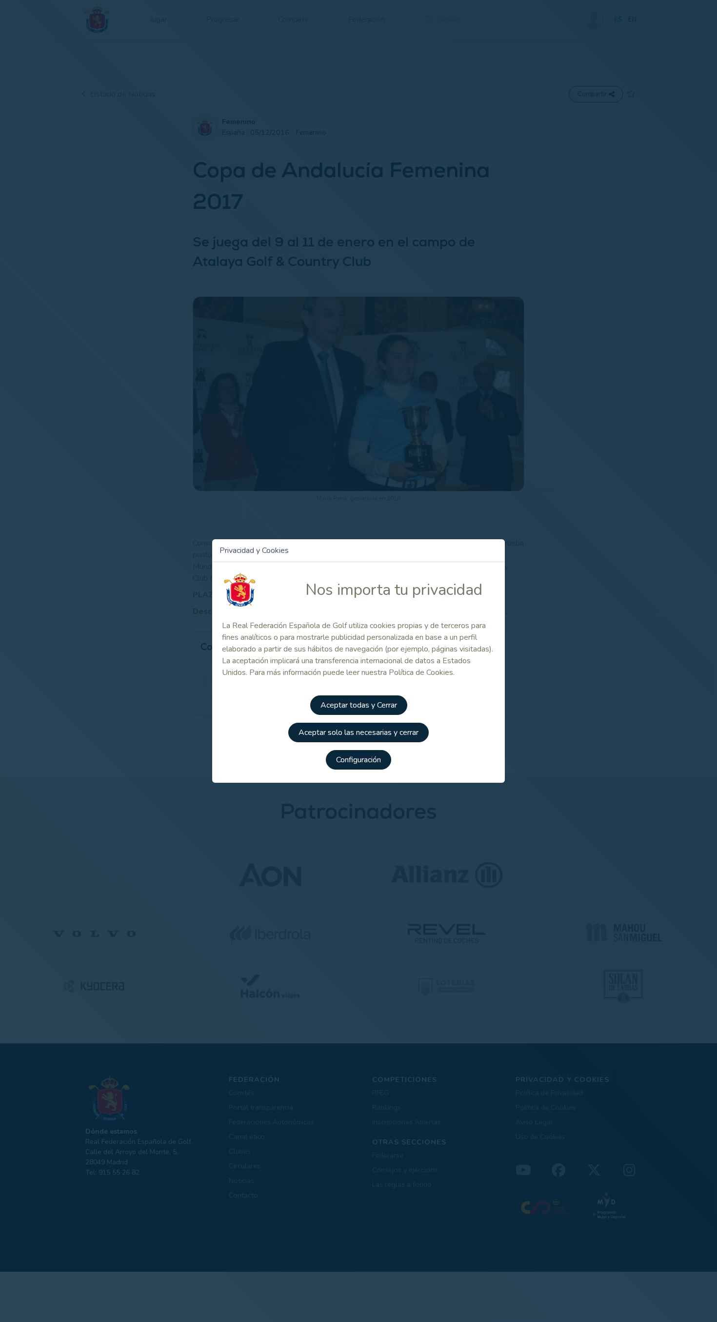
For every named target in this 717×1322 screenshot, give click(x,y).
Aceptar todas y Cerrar (358, 705)
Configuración (358, 759)
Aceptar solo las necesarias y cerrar (358, 732)
